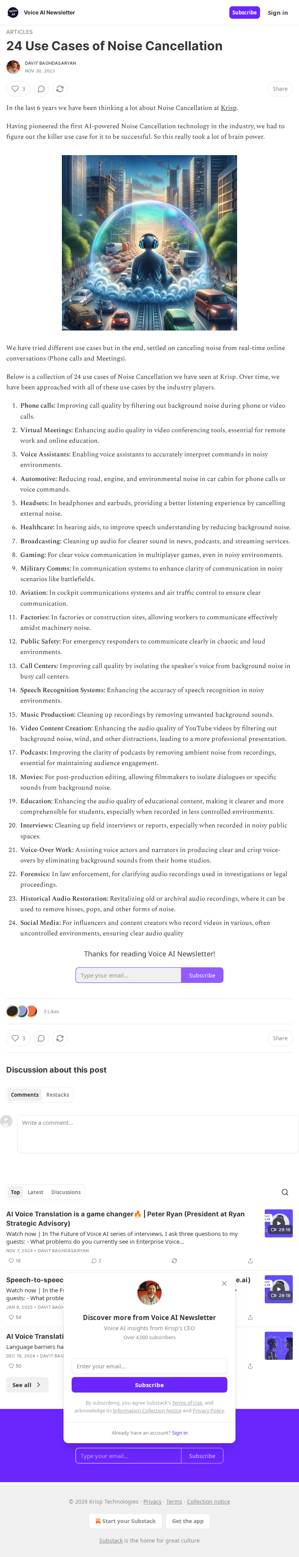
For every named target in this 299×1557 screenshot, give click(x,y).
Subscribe (244, 12)
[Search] (285, 1192)
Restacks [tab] (57, 1094)
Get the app (188, 1521)
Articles (19, 31)
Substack (111, 1540)
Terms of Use (187, 1402)
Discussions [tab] (66, 1192)
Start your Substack (129, 1521)
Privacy (152, 1501)
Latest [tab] (36, 1192)
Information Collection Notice (147, 1410)
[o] (279, 1223)
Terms (174, 1501)
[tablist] (40, 1095)
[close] (224, 1283)
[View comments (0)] (41, 89)
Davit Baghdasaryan (50, 63)
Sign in (278, 12)
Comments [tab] (25, 1094)
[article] (149, 1237)
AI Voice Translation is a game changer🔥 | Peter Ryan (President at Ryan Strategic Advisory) (125, 1218)
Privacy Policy (208, 1410)
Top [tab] (15, 1192)
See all (22, 1385)
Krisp (229, 108)
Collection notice (208, 1501)
